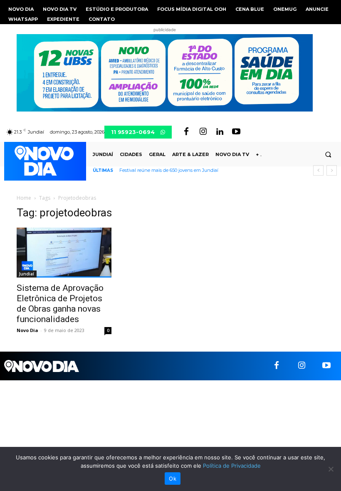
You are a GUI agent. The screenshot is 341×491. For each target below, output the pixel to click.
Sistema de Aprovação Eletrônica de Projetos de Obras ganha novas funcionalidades (60, 303)
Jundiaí (26, 274)
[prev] (318, 170)
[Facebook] (186, 132)
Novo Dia (27, 330)
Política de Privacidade (232, 465)
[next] (331, 170)
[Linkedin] (219, 132)
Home (24, 197)
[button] (328, 154)
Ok (172, 478)
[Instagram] (203, 132)
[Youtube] (236, 132)
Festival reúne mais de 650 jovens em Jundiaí (168, 170)
